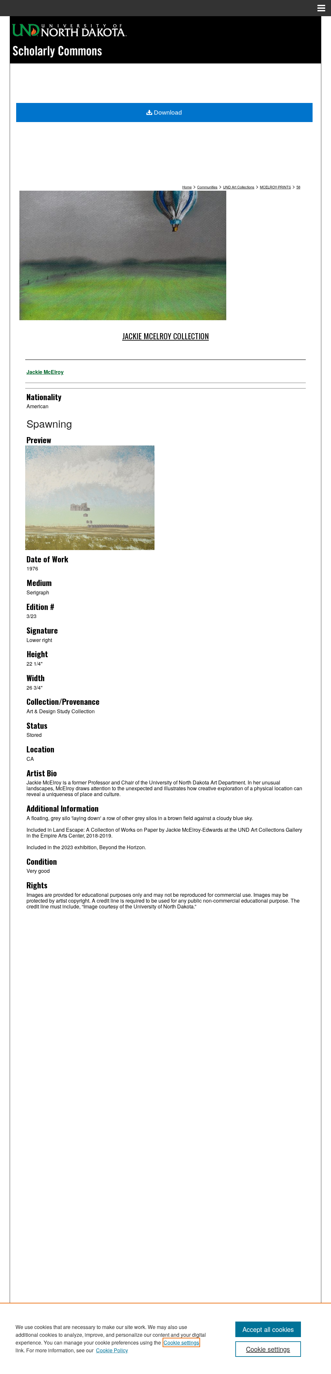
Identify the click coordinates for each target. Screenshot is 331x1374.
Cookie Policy (112, 1350)
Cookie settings (181, 1342)
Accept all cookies (268, 1329)
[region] (165, 1338)
